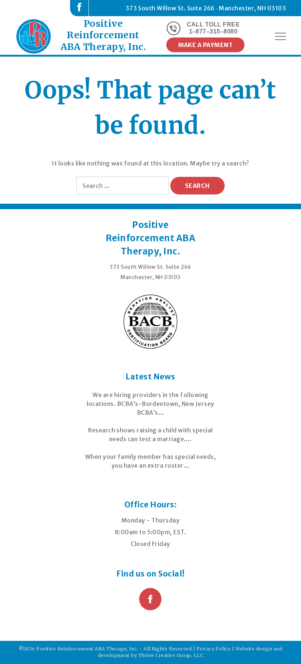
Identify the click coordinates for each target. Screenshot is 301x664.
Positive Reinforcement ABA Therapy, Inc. (103, 35)
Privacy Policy (213, 648)
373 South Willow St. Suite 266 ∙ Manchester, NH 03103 (206, 8)
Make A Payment (205, 45)
